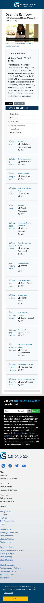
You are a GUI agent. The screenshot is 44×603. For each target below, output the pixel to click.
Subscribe (35, 411)
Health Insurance (7, 575)
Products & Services (8, 490)
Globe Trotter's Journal (26, 379)
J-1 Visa (3, 515)
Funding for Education (9, 533)
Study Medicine (6, 560)
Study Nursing (6, 557)
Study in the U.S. (7, 536)
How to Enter (14, 118)
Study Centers (6, 487)
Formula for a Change (25, 365)
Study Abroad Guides (9, 479)
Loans (2, 524)
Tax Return (4, 578)
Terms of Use (19, 433)
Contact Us (4, 484)
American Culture (7, 547)
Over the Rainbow (24, 281)
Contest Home (14, 114)
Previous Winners (16, 133)
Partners (3, 475)
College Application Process (12, 550)
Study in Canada (7, 539)
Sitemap (3, 506)
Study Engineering (7, 565)
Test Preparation (7, 521)
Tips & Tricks (14, 121)
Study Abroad (5, 542)
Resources (4, 495)
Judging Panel (14, 129)
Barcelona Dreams (24, 330)
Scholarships (5, 529)
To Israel (21, 205)
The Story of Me (23, 174)
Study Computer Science (10, 568)
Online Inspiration (24, 159)
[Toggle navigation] (3, 4)
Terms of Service (7, 501)
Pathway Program (7, 554)
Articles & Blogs (6, 498)
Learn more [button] (8, 593)
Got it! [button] (15, 599)
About (2, 472)
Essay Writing (5, 512)
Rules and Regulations (17, 125)
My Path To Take (23, 263)
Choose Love (22, 295)
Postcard (21, 141)
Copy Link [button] (19, 103)
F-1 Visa (3, 518)
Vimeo (16, 46)
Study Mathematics (8, 571)
